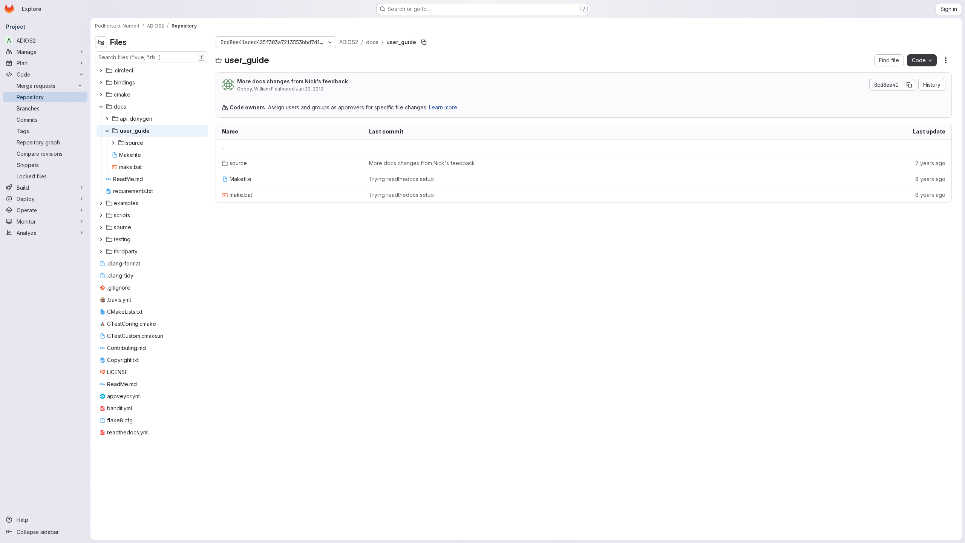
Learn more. (443, 107)
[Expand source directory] (113, 142)
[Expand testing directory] (101, 239)
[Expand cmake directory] (101, 94)
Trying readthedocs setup (401, 179)
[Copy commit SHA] (909, 85)
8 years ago (930, 179)
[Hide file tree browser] (101, 42)
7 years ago (930, 163)
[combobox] (151, 57)
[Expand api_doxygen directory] (107, 118)
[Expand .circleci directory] (101, 70)
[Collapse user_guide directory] (107, 130)
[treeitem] (152, 70)
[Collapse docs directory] (101, 106)
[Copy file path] (424, 42)
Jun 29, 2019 (309, 89)
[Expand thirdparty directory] (101, 251)
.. (223, 147)
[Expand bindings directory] (101, 82)
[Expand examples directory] (101, 203)
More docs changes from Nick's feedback (292, 81)
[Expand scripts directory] (101, 215)
